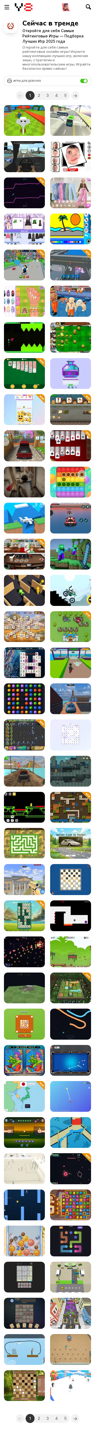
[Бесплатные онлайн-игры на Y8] (23, 7)
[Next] (75, 95)
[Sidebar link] (7, 7)
